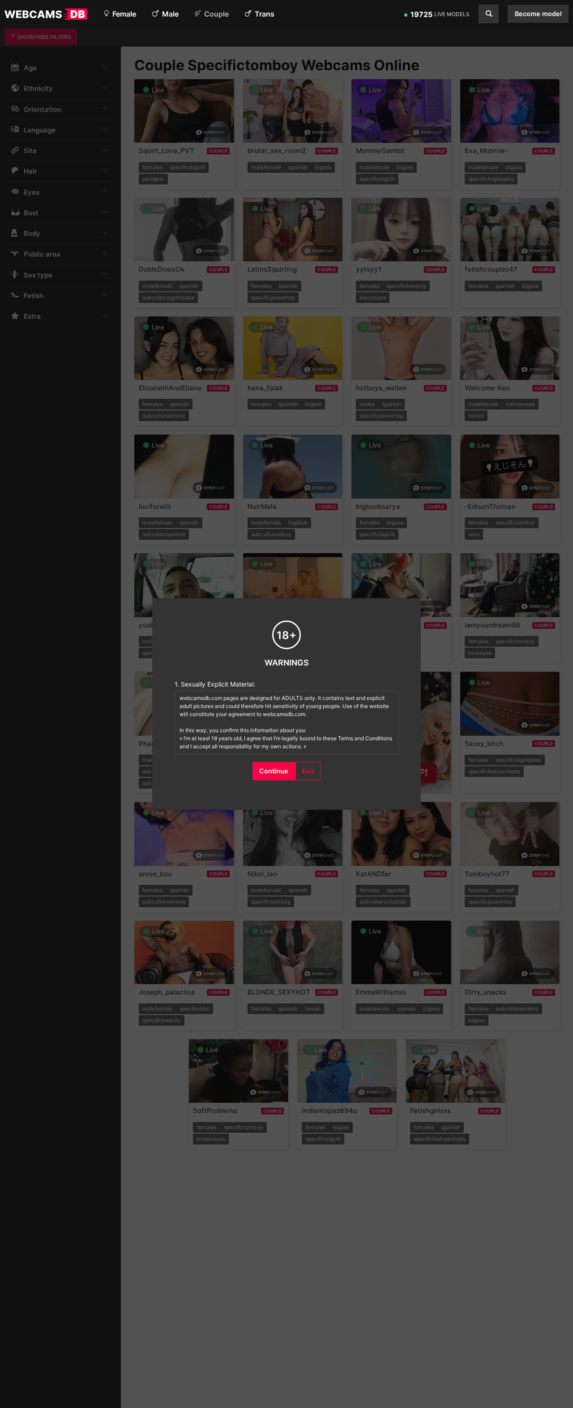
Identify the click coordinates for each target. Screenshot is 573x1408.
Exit (308, 771)
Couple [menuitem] (215, 13)
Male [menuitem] (169, 13)
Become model (538, 13)
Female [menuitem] (123, 13)
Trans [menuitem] (263, 13)
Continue (273, 771)
